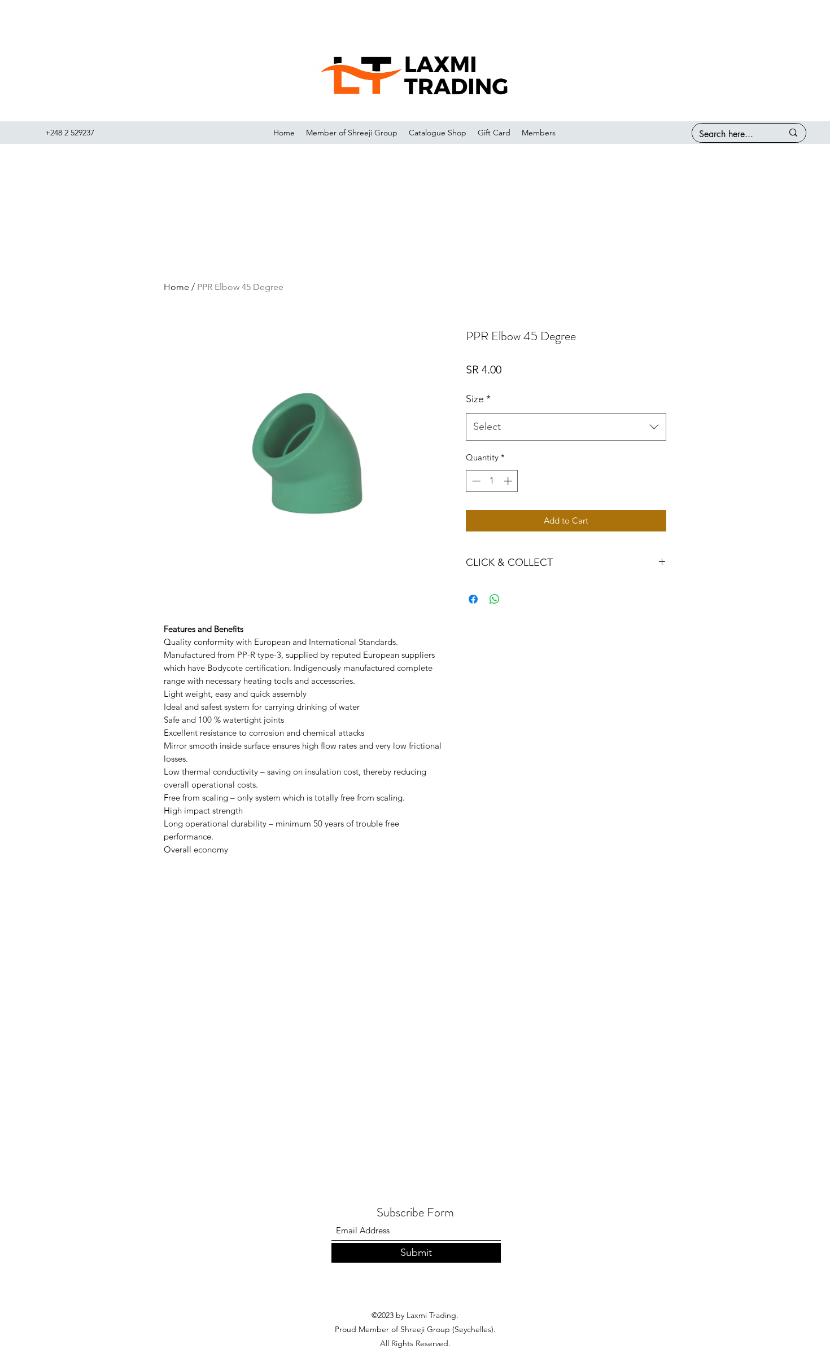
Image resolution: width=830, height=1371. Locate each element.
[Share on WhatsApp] (494, 599)
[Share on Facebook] (473, 599)
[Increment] (509, 481)
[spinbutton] (492, 481)
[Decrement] (475, 481)
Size (478, 399)
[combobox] (566, 427)
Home (176, 287)
